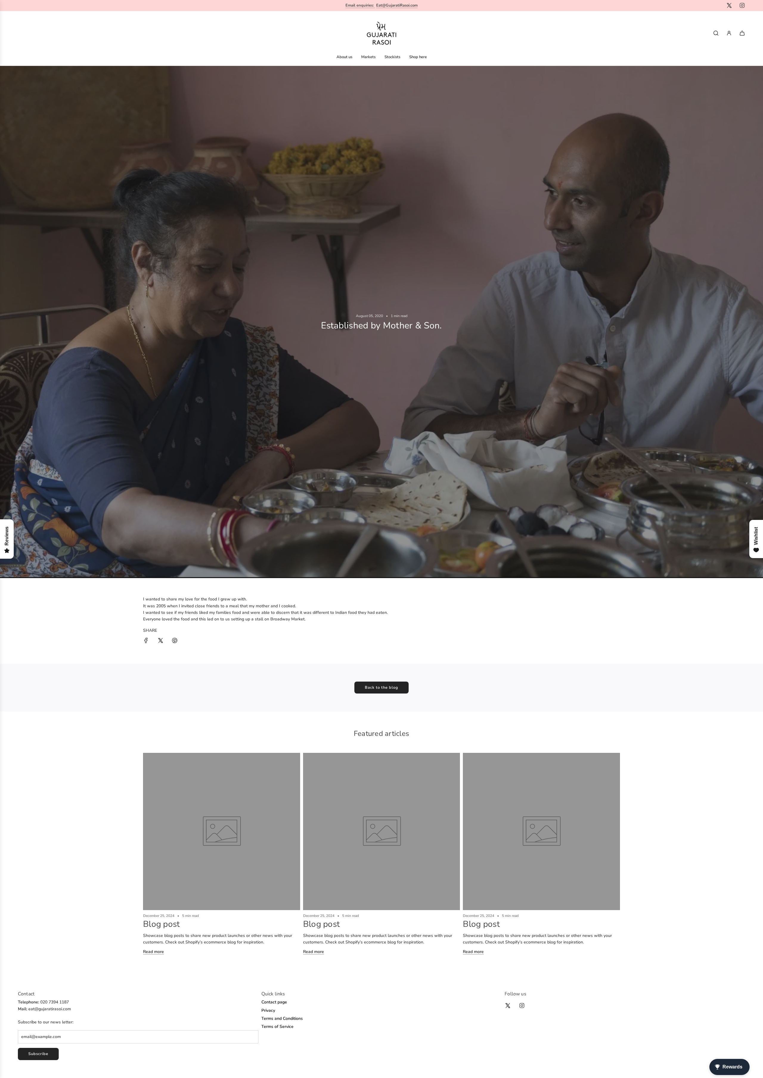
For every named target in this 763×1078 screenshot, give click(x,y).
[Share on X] (160, 641)
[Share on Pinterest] (174, 641)
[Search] (715, 33)
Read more (153, 952)
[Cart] (742, 33)
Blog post (161, 924)
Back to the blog (381, 687)
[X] (729, 5)
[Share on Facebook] (146, 641)
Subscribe (38, 1054)
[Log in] (729, 33)
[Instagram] (742, 5)
